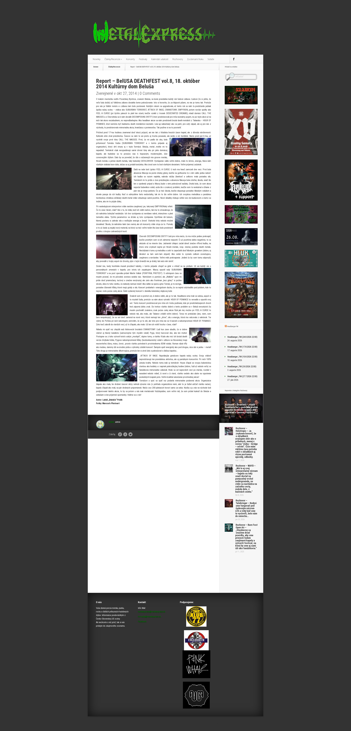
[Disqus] (153, 483)
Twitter (130, 434)
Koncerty (130, 59)
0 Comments (150, 93)
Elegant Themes (232, 723)
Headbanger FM (232, 326)
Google (120, 434)
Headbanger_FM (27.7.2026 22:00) (242, 376)
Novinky (96, 59)
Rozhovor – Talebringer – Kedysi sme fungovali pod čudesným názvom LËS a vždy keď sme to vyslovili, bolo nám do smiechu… (246, 508)
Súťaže (211, 59)
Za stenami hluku (195, 59)
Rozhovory (177, 59)
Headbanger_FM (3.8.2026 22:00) (241, 366)
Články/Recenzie (113, 59)
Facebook (125, 434)
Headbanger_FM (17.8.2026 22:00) (242, 347)
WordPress (258, 723)
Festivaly (143, 59)
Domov (95, 67)
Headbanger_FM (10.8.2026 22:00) (242, 356)
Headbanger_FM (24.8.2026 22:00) (242, 337)
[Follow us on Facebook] (234, 59)
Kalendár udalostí (159, 59)
